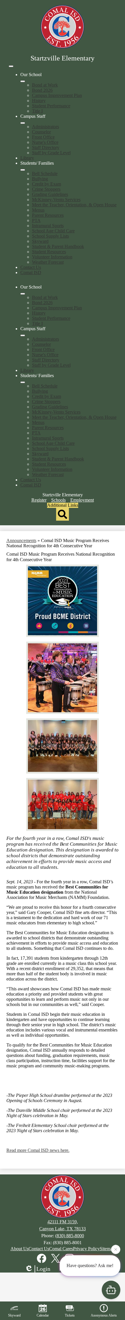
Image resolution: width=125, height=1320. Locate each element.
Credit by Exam (46, 183)
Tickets (70, 1315)
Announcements (21, 540)
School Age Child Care (53, 230)
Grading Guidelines (50, 194)
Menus (38, 210)
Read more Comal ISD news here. (37, 1150)
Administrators (45, 126)
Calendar (43, 1315)
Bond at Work (45, 84)
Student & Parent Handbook (58, 246)
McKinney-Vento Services (56, 199)
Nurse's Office (45, 142)
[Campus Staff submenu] (22, 123)
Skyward (40, 241)
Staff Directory (45, 147)
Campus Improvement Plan (57, 95)
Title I (37, 111)
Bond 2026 (42, 90)
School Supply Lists (50, 236)
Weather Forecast (48, 262)
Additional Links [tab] (62, 505)
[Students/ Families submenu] (22, 170)
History (39, 100)
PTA (36, 220)
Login (43, 1269)
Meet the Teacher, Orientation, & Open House (74, 204)
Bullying (40, 178)
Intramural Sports (48, 225)
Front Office (43, 137)
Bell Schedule (45, 173)
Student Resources (49, 251)
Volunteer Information (52, 256)
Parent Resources (48, 215)
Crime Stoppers (46, 189)
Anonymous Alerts (104, 1315)
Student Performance (51, 105)
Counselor (41, 131)
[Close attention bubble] (115, 1249)
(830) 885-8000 (69, 1235)
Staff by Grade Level (51, 152)
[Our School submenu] (22, 81)
